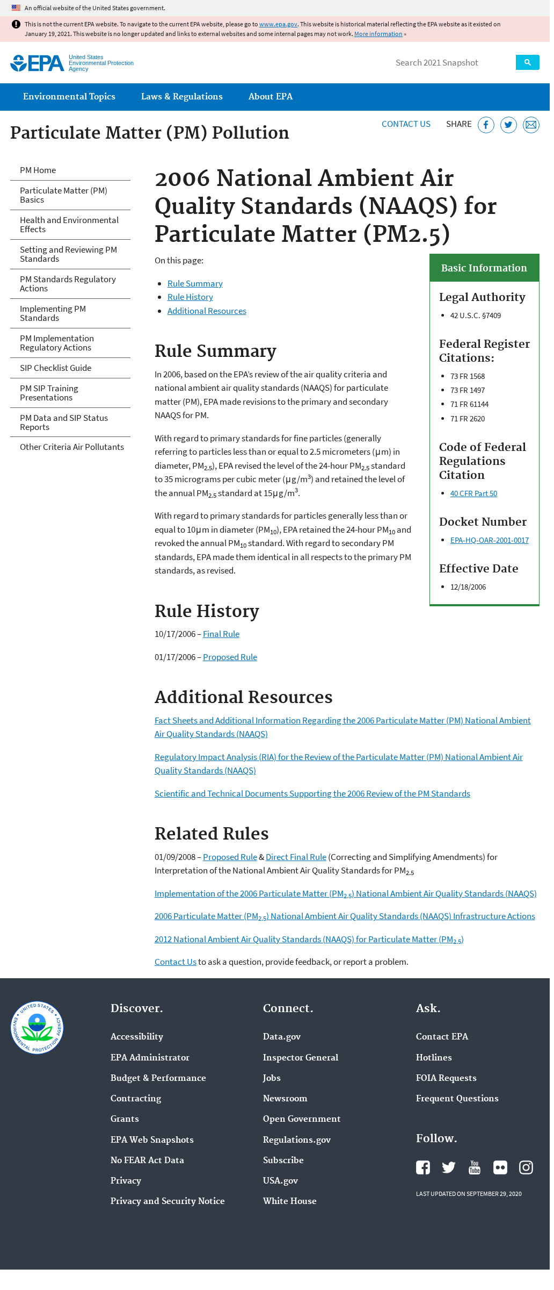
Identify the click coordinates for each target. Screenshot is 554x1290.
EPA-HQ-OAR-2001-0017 (489, 540)
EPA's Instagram (526, 1167)
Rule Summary (195, 283)
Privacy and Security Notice (168, 1202)
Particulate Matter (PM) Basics (63, 194)
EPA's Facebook (423, 1167)
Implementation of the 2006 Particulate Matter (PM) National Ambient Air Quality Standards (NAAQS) (346, 893)
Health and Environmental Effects (69, 224)
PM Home (38, 170)
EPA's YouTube (475, 1167)
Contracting (136, 1099)
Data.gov (282, 1037)
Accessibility (137, 1037)
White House (290, 1202)
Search (528, 62)
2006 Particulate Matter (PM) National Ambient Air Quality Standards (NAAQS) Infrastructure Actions (345, 916)
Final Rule (221, 634)
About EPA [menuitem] (271, 97)
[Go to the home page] (37, 63)
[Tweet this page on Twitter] (508, 125)
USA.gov (280, 1181)
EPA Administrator (150, 1058)
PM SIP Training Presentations (49, 392)
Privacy (126, 1181)
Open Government (302, 1119)
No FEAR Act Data (147, 1161)
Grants (125, 1119)
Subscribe (283, 1161)
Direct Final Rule (296, 857)
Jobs (272, 1079)
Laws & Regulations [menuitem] (182, 97)
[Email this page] (531, 125)
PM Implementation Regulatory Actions (57, 342)
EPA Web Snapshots (152, 1140)
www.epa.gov (278, 24)
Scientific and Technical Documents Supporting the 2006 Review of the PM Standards (312, 793)
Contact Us (406, 124)
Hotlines (434, 1058)
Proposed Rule (230, 657)
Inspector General (300, 1058)
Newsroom (285, 1099)
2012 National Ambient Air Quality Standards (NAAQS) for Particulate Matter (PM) (309, 939)
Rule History (190, 297)
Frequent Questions (457, 1099)
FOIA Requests (446, 1079)
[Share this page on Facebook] (486, 125)
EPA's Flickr (500, 1167)
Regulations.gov (297, 1140)
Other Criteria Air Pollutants (72, 447)
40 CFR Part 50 (473, 493)
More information (378, 34)
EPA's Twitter (449, 1167)
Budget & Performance (158, 1079)
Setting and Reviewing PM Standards (68, 253)
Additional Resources (206, 311)
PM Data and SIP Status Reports (64, 422)
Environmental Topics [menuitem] (69, 97)
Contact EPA (442, 1037)
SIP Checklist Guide (55, 368)
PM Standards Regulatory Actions (68, 283)
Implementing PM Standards (53, 313)
